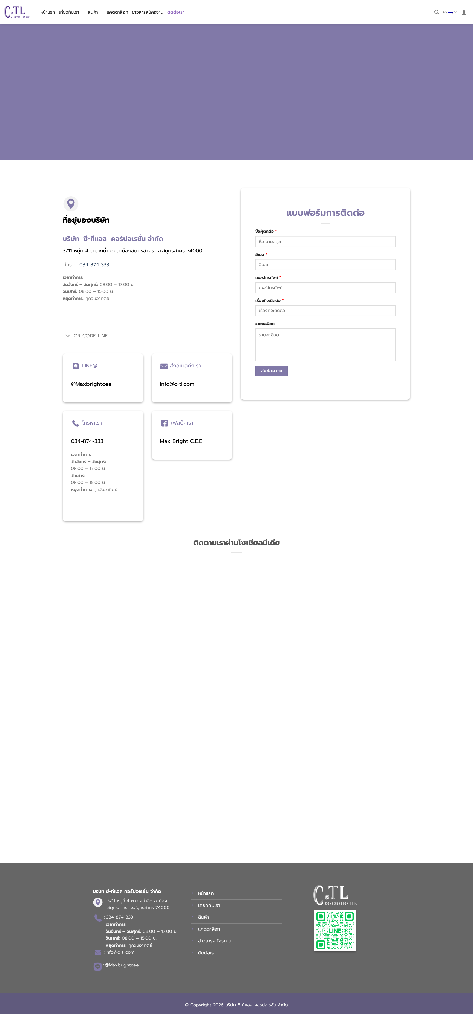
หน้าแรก (47, 12)
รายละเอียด (265, 323)
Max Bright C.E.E (181, 441)
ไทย (445, 12)
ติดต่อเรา (175, 12)
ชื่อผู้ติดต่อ (266, 231)
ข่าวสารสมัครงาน (147, 12)
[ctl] (17, 12)
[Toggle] (68, 336)
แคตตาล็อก (117, 12)
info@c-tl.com (177, 384)
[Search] (436, 12)
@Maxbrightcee (91, 384)
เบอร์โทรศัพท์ (268, 277)
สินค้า (93, 12)
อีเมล (261, 255)
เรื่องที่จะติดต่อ (269, 300)
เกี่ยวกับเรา (69, 12)
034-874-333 (94, 264)
